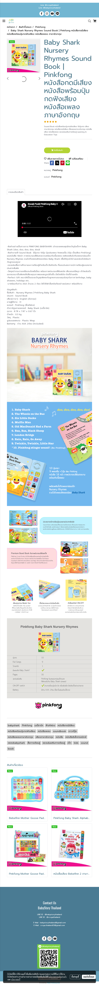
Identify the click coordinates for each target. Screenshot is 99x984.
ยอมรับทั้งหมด (88, 977)
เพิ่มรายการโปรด (55, 159)
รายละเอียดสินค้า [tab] (15, 192)
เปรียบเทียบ (77, 159)
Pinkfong (57, 170)
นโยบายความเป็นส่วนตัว (58, 977)
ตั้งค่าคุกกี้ (75, 977)
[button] (88, 21)
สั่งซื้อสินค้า (58, 150)
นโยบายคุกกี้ (15, 979)
